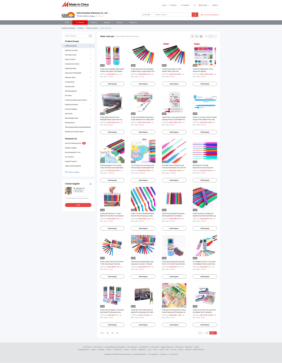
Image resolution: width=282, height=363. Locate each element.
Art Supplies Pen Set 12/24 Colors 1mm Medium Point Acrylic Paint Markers (204, 264)
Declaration (163, 354)
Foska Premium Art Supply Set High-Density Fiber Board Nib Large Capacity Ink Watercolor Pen (205, 215)
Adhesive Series (70, 77)
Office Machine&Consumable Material (78, 127)
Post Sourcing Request (211, 15)
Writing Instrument (71, 50)
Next (212, 333)
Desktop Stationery (71, 104)
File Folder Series (70, 55)
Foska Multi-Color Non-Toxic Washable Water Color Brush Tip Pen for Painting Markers (111, 119)
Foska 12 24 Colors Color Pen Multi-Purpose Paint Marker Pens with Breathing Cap (205, 119)
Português (101, 349)
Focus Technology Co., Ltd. (127, 354)
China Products (98, 347)
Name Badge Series (71, 118)
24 (108, 333)
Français (108, 349)
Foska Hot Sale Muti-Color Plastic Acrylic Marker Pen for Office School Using (143, 119)
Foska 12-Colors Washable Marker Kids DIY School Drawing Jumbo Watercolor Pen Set (142, 215)
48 (117, 333)
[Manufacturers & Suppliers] (76, 4)
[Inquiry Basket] (195, 5)
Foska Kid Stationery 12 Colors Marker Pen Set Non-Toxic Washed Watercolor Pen (111, 215)
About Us (94, 22)
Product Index (179, 347)
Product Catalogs (73, 172)
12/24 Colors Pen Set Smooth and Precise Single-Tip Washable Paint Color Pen (142, 167)
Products (81, 22)
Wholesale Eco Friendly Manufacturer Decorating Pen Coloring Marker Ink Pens (203, 167)
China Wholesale (132, 347)
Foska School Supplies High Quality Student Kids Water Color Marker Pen (112, 71)
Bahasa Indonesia (198, 349)
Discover (120, 22)
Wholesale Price (144, 347)
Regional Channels (167, 347)
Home (67, 22)
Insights (196, 347)
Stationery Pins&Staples (73, 73)
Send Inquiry (112, 84)
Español (93, 349)
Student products (71, 46)
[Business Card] (90, 183)
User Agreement (153, 354)
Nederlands (141, 349)
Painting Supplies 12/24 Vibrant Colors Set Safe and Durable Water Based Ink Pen (111, 167)
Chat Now (80, 191)
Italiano (126, 349)
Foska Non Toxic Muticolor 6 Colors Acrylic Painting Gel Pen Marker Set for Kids (174, 312)
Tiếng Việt (188, 349)
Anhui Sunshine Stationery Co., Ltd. (92, 13)
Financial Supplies (71, 109)
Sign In (164, 5)
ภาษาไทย (173, 349)
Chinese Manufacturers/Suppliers (115, 347)
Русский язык (118, 349)
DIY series (68, 95)
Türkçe (181, 349)
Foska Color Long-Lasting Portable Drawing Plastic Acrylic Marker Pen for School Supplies (174, 119)
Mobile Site (189, 347)
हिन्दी (167, 349)
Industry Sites (155, 347)
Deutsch (133, 349)
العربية (149, 349)
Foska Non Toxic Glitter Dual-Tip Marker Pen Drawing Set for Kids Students (142, 312)
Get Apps (204, 5)
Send (78, 205)
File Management (71, 91)
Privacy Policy (174, 354)
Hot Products (87, 347)
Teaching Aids (69, 86)
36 (112, 333)
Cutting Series (69, 82)
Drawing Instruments (72, 64)
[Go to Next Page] (215, 36)
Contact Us (133, 22)
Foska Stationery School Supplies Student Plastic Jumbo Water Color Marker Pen (143, 71)
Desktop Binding (70, 68)
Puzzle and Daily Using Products (76, 100)
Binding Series (70, 123)
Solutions (107, 22)
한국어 (155, 349)
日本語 (162, 349)
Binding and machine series (74, 132)
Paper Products (70, 59)
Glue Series (68, 113)
